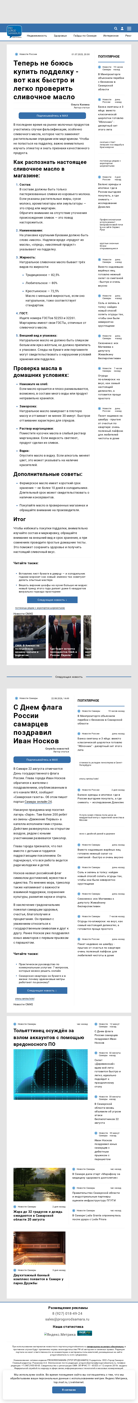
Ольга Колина (80, 104)
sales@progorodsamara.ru (67, 1319)
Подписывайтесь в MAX (52, 115)
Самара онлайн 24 (38, 801)
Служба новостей (57, 748)
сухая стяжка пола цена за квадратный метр (97, 816)
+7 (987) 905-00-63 (31, 1365)
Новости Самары (107, 68)
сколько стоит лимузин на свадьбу (111, 143)
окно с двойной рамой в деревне (97, 833)
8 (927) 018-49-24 (67, 1314)
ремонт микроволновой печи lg (111, 224)
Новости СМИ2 (23, 613)
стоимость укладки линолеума (96, 762)
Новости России (28, 54)
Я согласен (69, 1389)
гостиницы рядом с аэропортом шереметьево (40, 608)
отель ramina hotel (24, 998)
